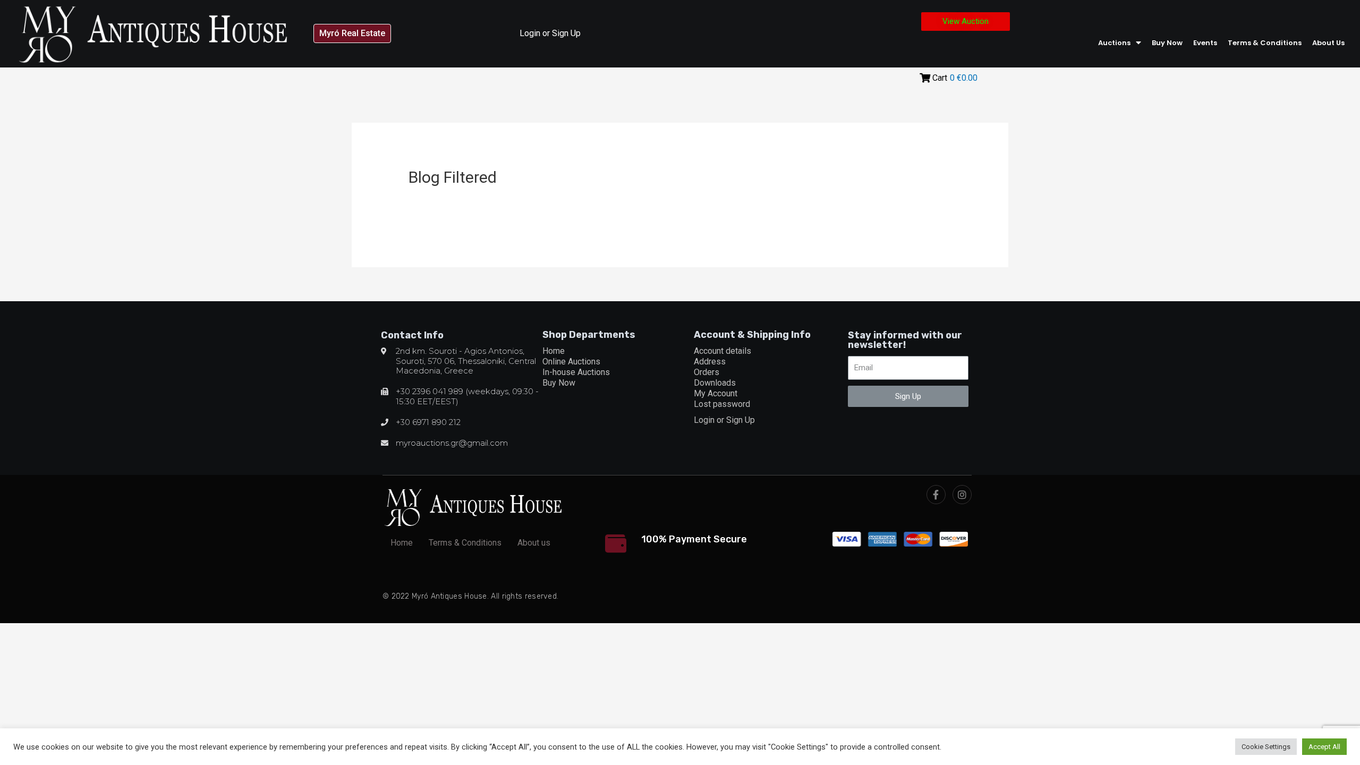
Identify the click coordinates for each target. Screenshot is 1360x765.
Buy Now (1167, 43)
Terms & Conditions (1265, 43)
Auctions (1114, 43)
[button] (352, 33)
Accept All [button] (1324, 747)
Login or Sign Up (550, 33)
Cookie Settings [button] (1266, 747)
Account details (722, 351)
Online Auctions (571, 361)
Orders (706, 372)
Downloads (715, 383)
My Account (715, 393)
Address (710, 361)
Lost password (722, 404)
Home (553, 351)
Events (1205, 43)
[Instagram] (962, 494)
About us (1328, 43)
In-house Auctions (576, 372)
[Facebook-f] (936, 494)
